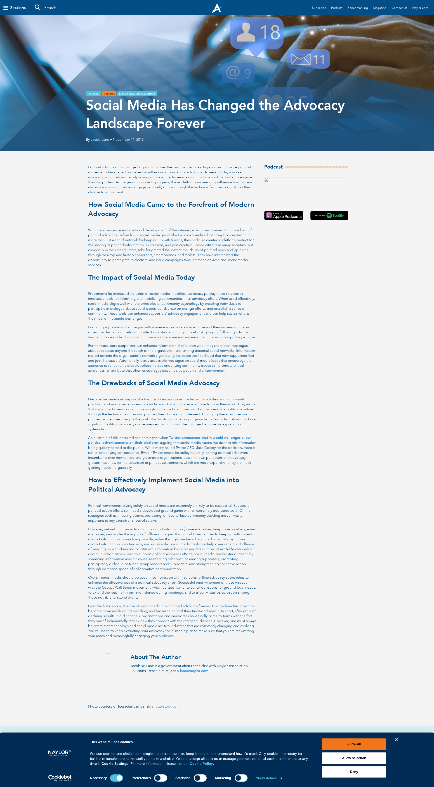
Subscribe (319, 8)
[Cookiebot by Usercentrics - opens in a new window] (60, 778)
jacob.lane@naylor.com (189, 670)
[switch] (160, 777)
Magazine (380, 8)
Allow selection (354, 758)
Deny (354, 772)
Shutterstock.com (165, 706)
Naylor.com (420, 8)
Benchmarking (357, 8)
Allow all (354, 744)
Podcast (336, 8)
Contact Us (399, 8)
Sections (18, 7)
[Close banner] (396, 742)
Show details (266, 778)
